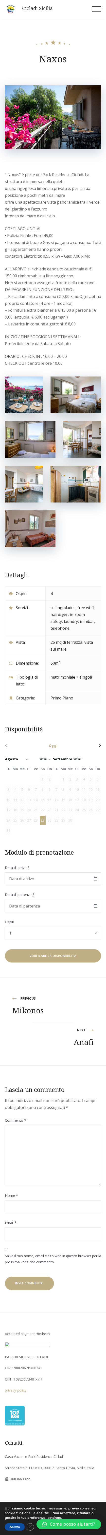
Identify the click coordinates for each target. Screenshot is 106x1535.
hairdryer (59, 614)
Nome (11, 1195)
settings (54, 1517)
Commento (15, 1120)
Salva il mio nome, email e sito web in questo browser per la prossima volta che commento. (53, 1259)
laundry (71, 621)
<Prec (19, 746)
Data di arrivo (17, 867)
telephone (60, 628)
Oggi (53, 745)
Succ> (86, 746)
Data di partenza (20, 894)
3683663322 (20, 1479)
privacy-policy (15, 1390)
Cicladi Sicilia (37, 8)
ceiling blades (63, 607)
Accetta (15, 1527)
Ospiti (9, 922)
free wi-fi (85, 607)
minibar (87, 621)
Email (11, 1222)
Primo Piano (62, 698)
